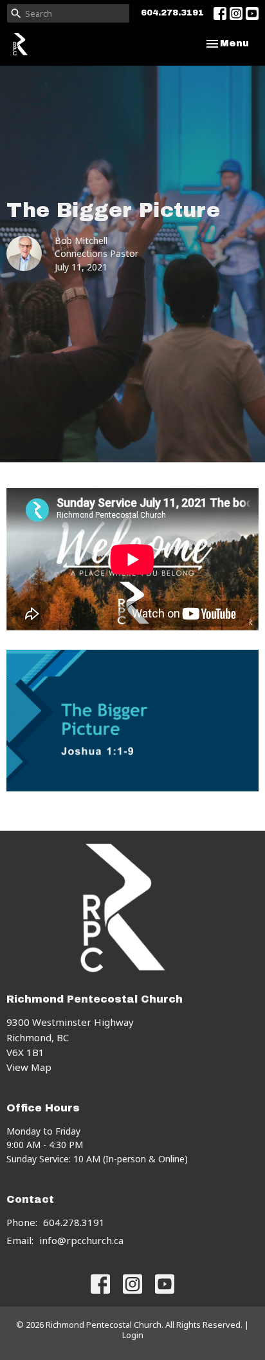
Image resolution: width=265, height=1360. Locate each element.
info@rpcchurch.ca (81, 1240)
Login (132, 1335)
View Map (28, 1067)
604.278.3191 (172, 12)
